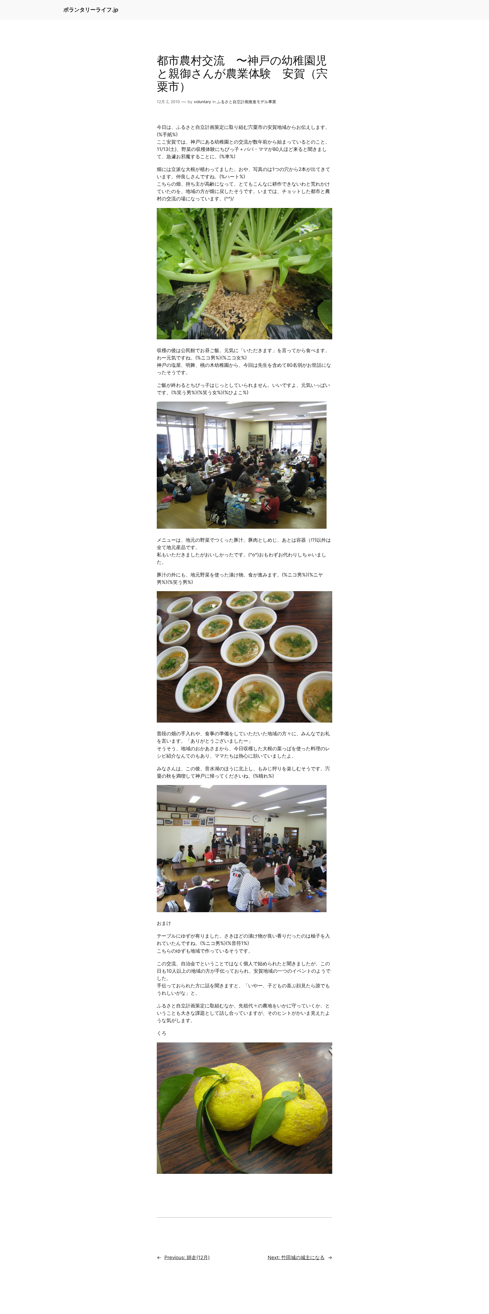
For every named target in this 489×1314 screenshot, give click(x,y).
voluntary (202, 101)
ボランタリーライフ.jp (90, 9)
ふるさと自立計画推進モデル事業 (246, 101)
